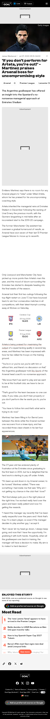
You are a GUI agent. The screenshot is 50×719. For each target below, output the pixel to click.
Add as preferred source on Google (27, 606)
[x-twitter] (22, 683)
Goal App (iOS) (25, 692)
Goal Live (35, 692)
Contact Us (8, 689)
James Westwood (9, 56)
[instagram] (27, 683)
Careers (42, 689)
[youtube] (33, 683)
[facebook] (17, 683)
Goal (13, 712)
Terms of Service (20, 689)
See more (25, 652)
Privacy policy (32, 689)
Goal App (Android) (11, 692)
